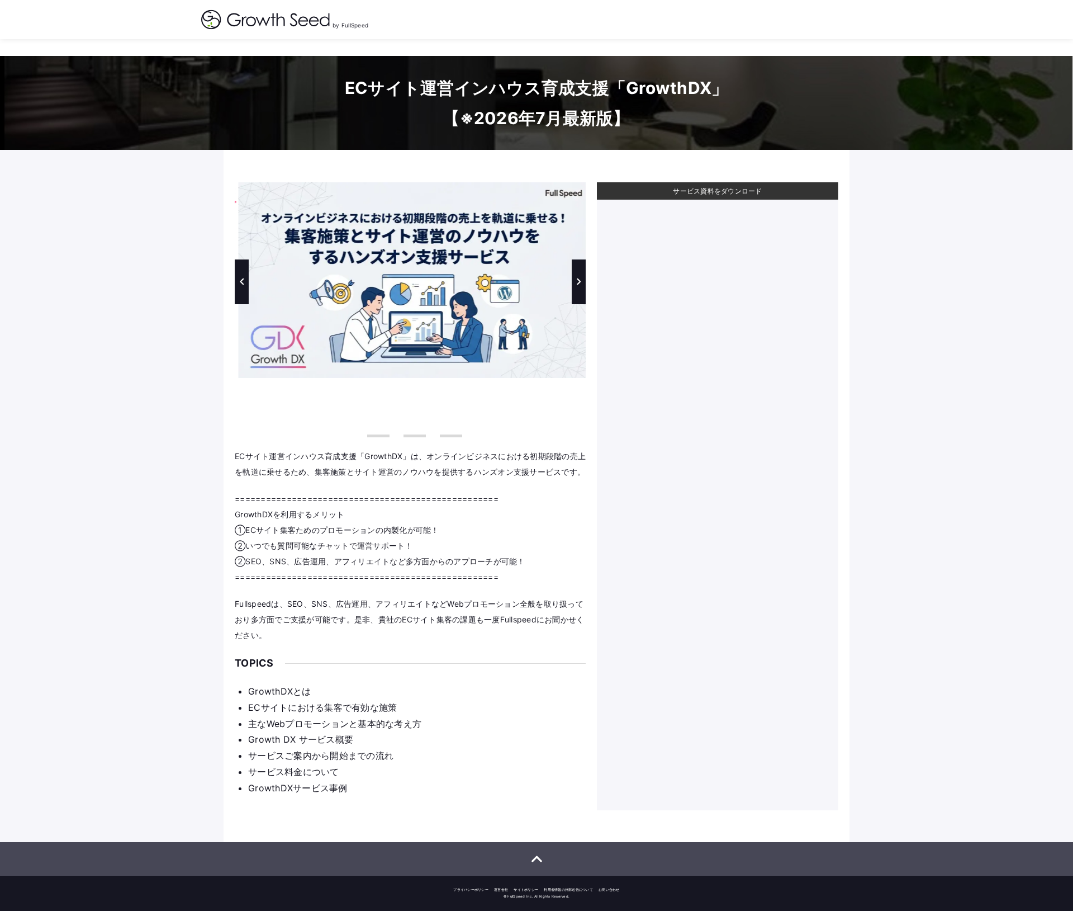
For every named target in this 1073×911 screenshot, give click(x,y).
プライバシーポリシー (470, 889)
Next (579, 281)
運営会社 (501, 889)
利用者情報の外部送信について (568, 889)
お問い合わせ (609, 889)
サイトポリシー (526, 889)
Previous (242, 281)
